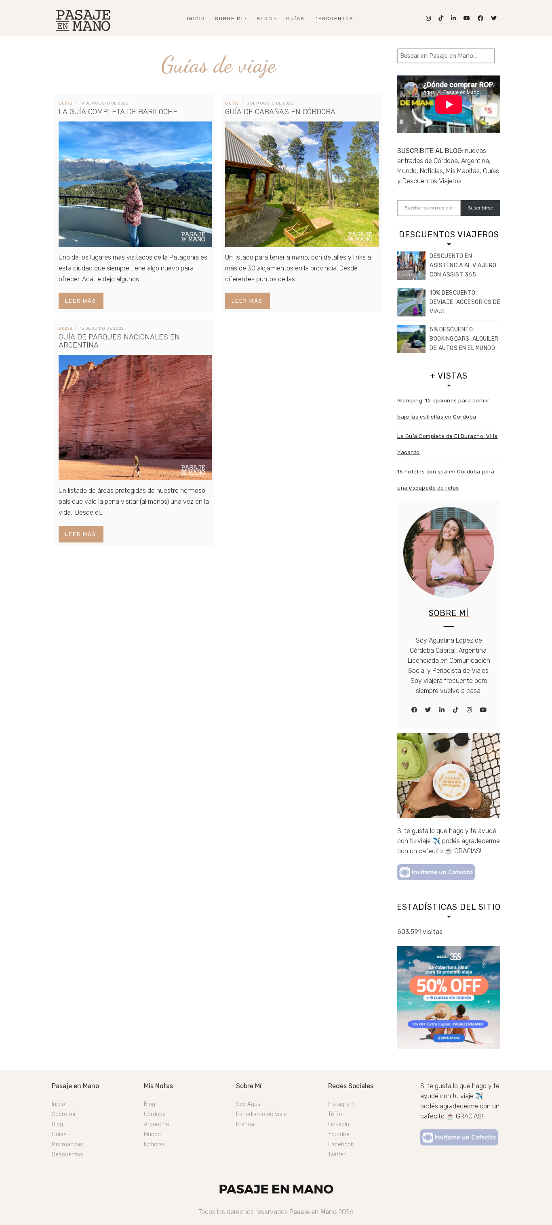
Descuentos (334, 18)
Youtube (339, 1134)
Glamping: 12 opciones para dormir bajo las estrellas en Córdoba (443, 409)
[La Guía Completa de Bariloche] (135, 183)
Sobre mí (63, 1114)
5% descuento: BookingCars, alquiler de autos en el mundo (464, 339)
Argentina (156, 1124)
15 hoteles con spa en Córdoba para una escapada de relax (445, 480)
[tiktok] (456, 710)
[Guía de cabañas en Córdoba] (302, 183)
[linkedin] (442, 710)
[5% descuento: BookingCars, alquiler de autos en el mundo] (411, 339)
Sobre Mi (229, 18)
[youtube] (483, 710)
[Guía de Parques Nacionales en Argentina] (135, 417)
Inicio (196, 18)
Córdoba (155, 1114)
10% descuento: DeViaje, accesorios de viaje (465, 302)
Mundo (152, 1134)
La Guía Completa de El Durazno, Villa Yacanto (447, 444)
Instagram (341, 1104)
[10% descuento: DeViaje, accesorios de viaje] (411, 302)
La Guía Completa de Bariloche (118, 111)
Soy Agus (248, 1104)
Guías (295, 18)
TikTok (335, 1114)
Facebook (341, 1144)
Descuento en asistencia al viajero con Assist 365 (463, 265)
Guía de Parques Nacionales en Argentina (119, 341)
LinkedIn (338, 1124)
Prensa (245, 1124)
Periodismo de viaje (261, 1114)
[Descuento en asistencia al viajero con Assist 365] (411, 265)
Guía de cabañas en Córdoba (280, 111)
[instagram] (470, 710)
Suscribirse (480, 208)
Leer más (80, 301)
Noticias (154, 1144)
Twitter (337, 1154)
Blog (265, 18)
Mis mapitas (67, 1144)
